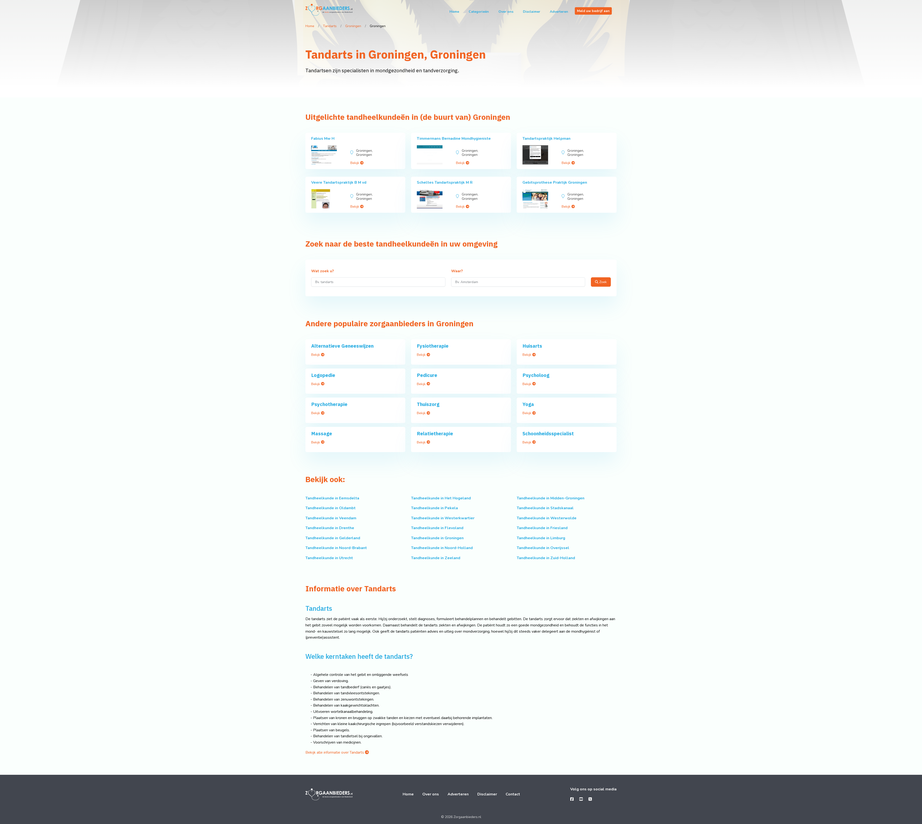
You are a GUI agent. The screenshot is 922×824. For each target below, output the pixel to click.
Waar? (457, 271)
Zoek (602, 282)
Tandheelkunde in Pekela (434, 508)
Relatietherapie (435, 433)
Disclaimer (531, 11)
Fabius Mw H (322, 138)
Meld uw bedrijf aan (593, 11)
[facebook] (572, 799)
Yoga (528, 404)
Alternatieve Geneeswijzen (342, 346)
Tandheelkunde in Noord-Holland (442, 548)
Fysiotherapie (433, 346)
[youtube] (581, 799)
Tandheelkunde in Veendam (330, 518)
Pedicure (427, 375)
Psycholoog (535, 375)
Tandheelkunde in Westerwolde (546, 518)
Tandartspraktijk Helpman (546, 138)
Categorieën (479, 11)
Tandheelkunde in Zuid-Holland (546, 558)
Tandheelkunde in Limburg (541, 538)
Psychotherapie (329, 404)
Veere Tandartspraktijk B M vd (338, 182)
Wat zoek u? (322, 271)
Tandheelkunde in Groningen (437, 538)
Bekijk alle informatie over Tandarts (335, 752)
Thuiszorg (428, 404)
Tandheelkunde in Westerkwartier (442, 518)
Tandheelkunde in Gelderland (332, 538)
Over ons (505, 11)
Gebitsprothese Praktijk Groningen (554, 182)
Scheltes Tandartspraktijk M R (445, 182)
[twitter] (590, 799)
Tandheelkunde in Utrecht (329, 558)
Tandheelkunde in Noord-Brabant (336, 548)
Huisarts (532, 346)
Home (454, 11)
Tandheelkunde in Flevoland (437, 528)
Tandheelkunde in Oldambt (330, 508)
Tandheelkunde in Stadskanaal (545, 508)
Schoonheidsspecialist (548, 433)
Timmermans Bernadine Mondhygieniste (454, 138)
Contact (513, 794)
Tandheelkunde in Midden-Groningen (550, 498)
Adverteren (559, 11)
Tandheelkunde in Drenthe (329, 528)
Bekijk (355, 163)
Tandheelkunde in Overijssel (543, 548)
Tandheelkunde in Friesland (542, 528)
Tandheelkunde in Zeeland (435, 558)
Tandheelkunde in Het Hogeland (441, 498)
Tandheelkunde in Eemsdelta (332, 498)
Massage (321, 433)
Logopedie (323, 375)
